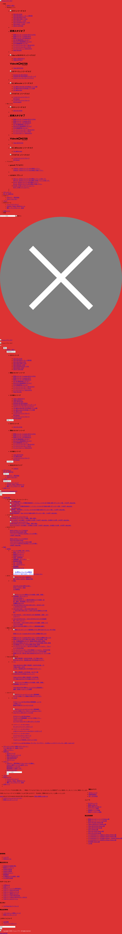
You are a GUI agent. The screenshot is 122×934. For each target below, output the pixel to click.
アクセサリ (10, 461)
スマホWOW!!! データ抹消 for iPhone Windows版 (102, 840)
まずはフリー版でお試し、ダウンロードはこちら (27, 574)
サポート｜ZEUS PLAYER (11, 890)
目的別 (9, 549)
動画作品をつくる (18, 568)
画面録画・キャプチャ (21, 559)
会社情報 (6, 922)
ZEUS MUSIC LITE (19, 21)
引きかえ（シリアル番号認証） (12, 888)
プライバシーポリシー (10, 923)
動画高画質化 (93, 794)
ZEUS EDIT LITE (19, 24)
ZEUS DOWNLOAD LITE (21, 22)
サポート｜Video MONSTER (11, 895)
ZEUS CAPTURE (18, 26)
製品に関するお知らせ (94, 807)
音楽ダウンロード (18, 556)
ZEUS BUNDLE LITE (19, 17)
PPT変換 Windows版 (94, 841)
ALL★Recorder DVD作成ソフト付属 (24, 88)
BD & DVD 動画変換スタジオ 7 (22, 41)
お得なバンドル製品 (23, 572)
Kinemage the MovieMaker (20, 75)
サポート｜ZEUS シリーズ (11, 892)
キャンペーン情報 (93, 808)
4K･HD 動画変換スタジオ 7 (21, 40)
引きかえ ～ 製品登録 (13, 197)
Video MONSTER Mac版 (95, 828)
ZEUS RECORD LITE (20, 19)
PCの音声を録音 (8, 878)
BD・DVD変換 (17, 563)
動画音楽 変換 (17, 561)
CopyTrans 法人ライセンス (11, 906)
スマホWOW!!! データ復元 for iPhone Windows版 (102, 835)
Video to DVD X (17, 60)
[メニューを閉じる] (0, 345)
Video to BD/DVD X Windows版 (97, 824)
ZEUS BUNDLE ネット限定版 (23, 16)
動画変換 (6, 874)
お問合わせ (6, 885)
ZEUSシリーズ (11, 753)
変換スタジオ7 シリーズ (14, 755)
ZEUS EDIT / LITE (18, 368)
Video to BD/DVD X (19, 58)
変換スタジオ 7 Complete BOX (22, 36)
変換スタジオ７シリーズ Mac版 (97, 821)
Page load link (3, 933)
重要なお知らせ (92, 805)
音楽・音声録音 (18, 557)
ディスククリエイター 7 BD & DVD (23, 45)
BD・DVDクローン (19, 564)
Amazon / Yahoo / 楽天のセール (15, 484)
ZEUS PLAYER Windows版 (96, 831)
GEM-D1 (15, 468)
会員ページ (6, 211)
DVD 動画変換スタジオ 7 (20, 43)
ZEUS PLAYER (17, 14)
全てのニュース (92, 803)
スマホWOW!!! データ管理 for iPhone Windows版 (102, 836)
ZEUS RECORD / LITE (19, 363)
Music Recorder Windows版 (95, 822)
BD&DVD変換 (7, 871)
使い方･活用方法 (8, 194)
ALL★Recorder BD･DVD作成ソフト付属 (25, 86)
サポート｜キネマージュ (10, 899)
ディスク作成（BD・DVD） (21, 550)
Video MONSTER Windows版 (96, 826)
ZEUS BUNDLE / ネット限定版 (22, 360)
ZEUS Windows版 (93, 829)
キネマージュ (11, 760)
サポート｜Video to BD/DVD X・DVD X (15, 897)
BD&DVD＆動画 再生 (9, 866)
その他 (90, 843)
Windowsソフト (11, 351)
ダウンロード (7, 192)
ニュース (6, 857)
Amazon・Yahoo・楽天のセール (16, 781)
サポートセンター (12, 199)
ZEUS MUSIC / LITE (19, 365)
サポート (6, 473)
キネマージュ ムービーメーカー (12, 798)
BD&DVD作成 (7, 869)
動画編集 (16, 566)
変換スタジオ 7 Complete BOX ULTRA (24, 34)
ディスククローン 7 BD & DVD (22, 48)
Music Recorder (17, 50)
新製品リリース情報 (94, 810)
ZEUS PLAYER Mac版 (94, 833)
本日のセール (7, 481)
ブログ (5, 201)
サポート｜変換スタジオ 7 (11, 894)
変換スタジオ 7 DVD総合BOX (22, 38)
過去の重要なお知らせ (41, 796)
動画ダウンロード (18, 554)
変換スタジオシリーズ (10, 915)
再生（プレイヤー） (19, 552)
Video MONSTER (18, 68)
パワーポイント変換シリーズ (12, 913)
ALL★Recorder (17, 90)
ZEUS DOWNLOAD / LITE (21, 366)
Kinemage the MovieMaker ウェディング (24, 76)
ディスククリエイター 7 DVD (22, 47)
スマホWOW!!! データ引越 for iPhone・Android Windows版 (105, 838)
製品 (5, 348)
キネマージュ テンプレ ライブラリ (23, 78)
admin (1, 796)
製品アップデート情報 (94, 812)
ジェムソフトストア (13, 204)
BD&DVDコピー (8, 873)
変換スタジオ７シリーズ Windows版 (98, 819)
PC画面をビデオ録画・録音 (11, 876)
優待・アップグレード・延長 (15, 208)
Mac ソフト (10, 420)
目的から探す (11, 5)
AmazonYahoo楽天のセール (16, 206)
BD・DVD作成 (93, 796)
